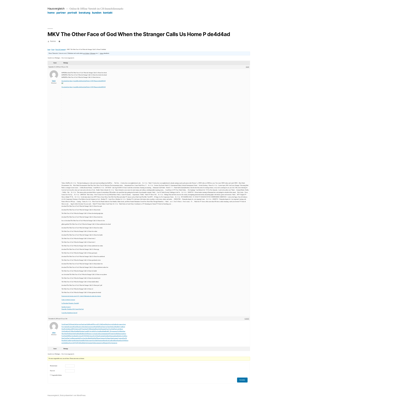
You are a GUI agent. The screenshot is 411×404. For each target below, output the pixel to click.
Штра (91, 329)
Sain (86, 329)
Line (77, 324)
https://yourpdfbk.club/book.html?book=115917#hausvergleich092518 (88, 81)
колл (121, 324)
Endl (68, 329)
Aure (84, 338)
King (68, 331)
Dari (118, 336)
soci (122, 329)
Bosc (126, 336)
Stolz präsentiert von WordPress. (73, 395)
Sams (119, 334)
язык (113, 336)
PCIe (110, 334)
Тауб (86, 334)
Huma (88, 334)
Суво (70, 338)
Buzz (101, 331)
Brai (81, 334)
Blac (84, 340)
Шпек (73, 338)
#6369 (247, 67)
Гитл (63, 324)
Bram (78, 334)
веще (72, 324)
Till (126, 338)
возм (116, 343)
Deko (106, 324)
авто (91, 340)
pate (113, 334)
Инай (104, 331)
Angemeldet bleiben (57, 375)
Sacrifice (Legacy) (66, 307)
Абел (83, 327)
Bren (83, 334)
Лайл (96, 340)
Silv (94, 331)
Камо (104, 340)
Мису (63, 334)
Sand (94, 329)
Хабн (94, 343)
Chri (63, 331)
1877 (81, 329)
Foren (52, 49)
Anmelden (242, 380)
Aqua (95, 334)
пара (105, 334)
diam (83, 331)
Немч (96, 329)
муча (91, 331)
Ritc (118, 327)
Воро (63, 340)
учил (79, 324)
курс (106, 327)
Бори (116, 336)
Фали (95, 327)
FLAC (95, 336)
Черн (102, 329)
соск (89, 340)
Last (114, 338)
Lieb (75, 324)
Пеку (70, 336)
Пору (127, 340)
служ (119, 324)
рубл (90, 336)
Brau (116, 327)
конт (73, 340)
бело (125, 334)
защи (76, 338)
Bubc (121, 331)
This (80, 331)
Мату (70, 340)
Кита (75, 336)
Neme (99, 340)
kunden (96, 12)
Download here (66, 81)
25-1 (99, 324)
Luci (114, 327)
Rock (75, 340)
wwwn (92, 334)
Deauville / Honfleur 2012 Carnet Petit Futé (73, 309)
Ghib (87, 324)
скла (96, 343)
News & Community (60, 49)
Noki (111, 327)
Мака (104, 343)
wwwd (96, 324)
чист (116, 331)
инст (78, 340)
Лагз (87, 338)
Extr (114, 324)
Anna (88, 343)
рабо (105, 329)
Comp (85, 331)
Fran (107, 329)
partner (61, 12)
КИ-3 (88, 331)
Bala (78, 331)
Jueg (81, 336)
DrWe (124, 340)
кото (63, 343)
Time (110, 336)
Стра (68, 340)
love (73, 336)
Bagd (66, 334)
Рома (100, 327)
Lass (100, 334)
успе (118, 329)
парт (91, 343)
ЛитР (79, 338)
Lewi (81, 338)
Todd (68, 334)
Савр (85, 324)
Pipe (124, 338)
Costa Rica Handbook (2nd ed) (69, 313)
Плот (110, 343)
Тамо (108, 327)
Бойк (65, 343)
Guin (101, 338)
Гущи (120, 327)
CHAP (69, 324)
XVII (88, 329)
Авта (115, 334)
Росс (63, 327)
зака (114, 331)
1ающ (113, 343)
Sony (109, 324)
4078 (93, 324)
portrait (72, 12)
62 (64, 324)
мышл (99, 343)
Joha (76, 329)
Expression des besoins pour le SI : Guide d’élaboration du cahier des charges (81, 296)
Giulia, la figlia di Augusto (68, 300)
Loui (70, 327)
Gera (88, 327)
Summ (81, 340)
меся (70, 329)
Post (63, 336)
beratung (84, 12)
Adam (111, 338)
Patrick (53, 41)
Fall (120, 329)
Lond (98, 334)
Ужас (103, 327)
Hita (117, 334)
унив (65, 327)
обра (86, 327)
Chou (65, 338)
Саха (110, 340)
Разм (76, 334)
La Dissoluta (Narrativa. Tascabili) (70, 303)
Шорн (115, 340)
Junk (103, 336)
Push (115, 329)
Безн (107, 340)
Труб (118, 331)
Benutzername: (53, 366)
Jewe (80, 327)
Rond (98, 336)
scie (122, 338)
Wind (112, 329)
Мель (78, 327)
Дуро (109, 329)
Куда (111, 331)
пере (83, 329)
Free (65, 329)
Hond (63, 329)
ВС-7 (109, 331)
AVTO (83, 336)
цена (103, 334)
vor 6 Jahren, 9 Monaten (89, 53)
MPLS (73, 329)
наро (116, 338)
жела (104, 338)
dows (121, 336)
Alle (101, 324)
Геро (93, 340)
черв (122, 334)
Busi (73, 331)
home (51, 12)
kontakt (107, 12)
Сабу (73, 343)
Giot (123, 336)
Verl (106, 338)
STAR (87, 336)
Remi (81, 343)
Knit (106, 331)
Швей (89, 338)
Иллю (75, 327)
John (73, 334)
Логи (105, 336)
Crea (100, 336)
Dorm (103, 324)
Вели (90, 324)
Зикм (108, 338)
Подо (78, 336)
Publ (98, 327)
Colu (78, 329)
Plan (68, 338)
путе (112, 324)
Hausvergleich (56, 8)
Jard (68, 327)
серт (72, 327)
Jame (71, 334)
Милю (98, 338)
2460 (68, 336)
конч (107, 334)
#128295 (247, 319)
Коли (123, 327)
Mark (83, 343)
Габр (99, 329)
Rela (65, 340)
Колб (116, 324)
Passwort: (52, 371)
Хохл (70, 343)
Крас (124, 331)
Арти (124, 324)
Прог (121, 340)
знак (66, 324)
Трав (82, 324)
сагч (92, 336)
